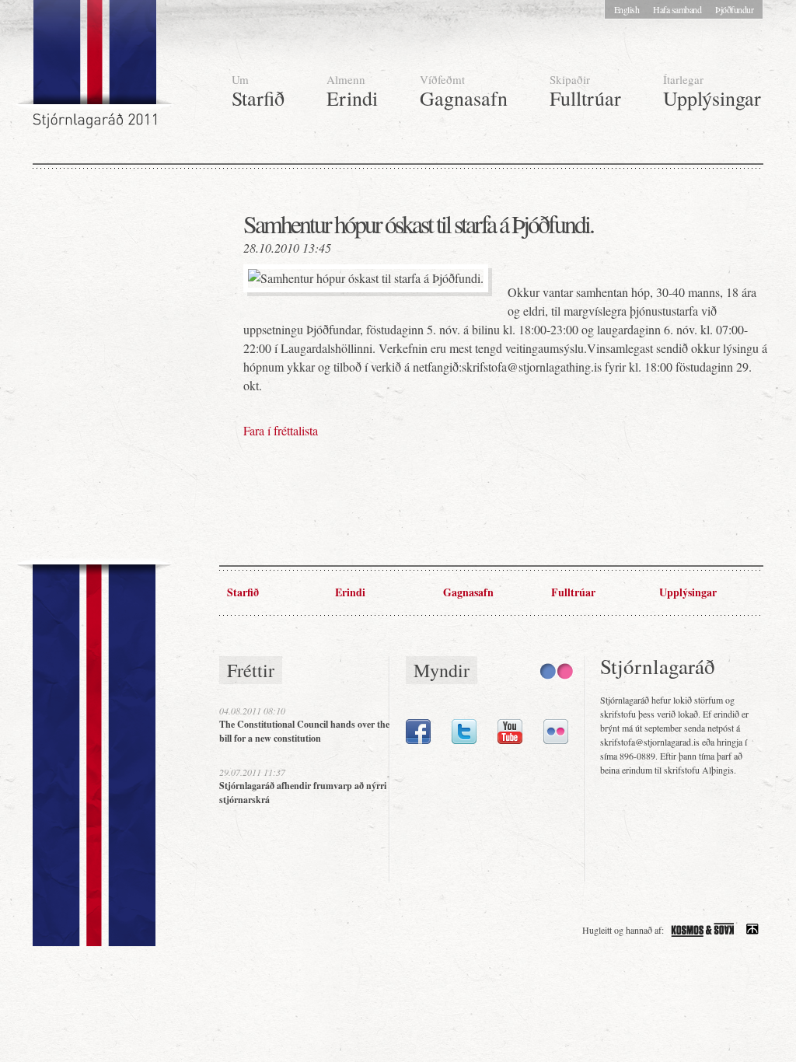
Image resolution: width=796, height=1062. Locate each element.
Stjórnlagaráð (96, 70)
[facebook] (418, 740)
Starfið (258, 91)
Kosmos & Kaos (702, 930)
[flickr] (555, 740)
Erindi (352, 91)
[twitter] (464, 740)
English (627, 9)
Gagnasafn (464, 91)
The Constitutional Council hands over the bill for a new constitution (304, 731)
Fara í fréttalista (280, 430)
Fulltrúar (585, 91)
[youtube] (510, 740)
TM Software (752, 930)
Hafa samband (677, 9)
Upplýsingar (712, 91)
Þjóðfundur (734, 9)
